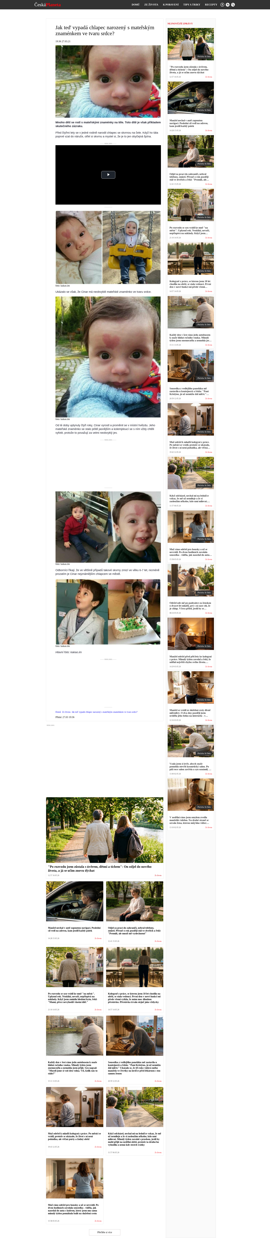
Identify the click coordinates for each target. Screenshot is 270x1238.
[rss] (228, 5)
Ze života (151, 4)
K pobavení (171, 4)
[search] (233, 5)
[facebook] (222, 5)
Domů (136, 4)
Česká (47, 4)
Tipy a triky (191, 4)
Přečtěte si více (104, 1232)
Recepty (211, 4)
